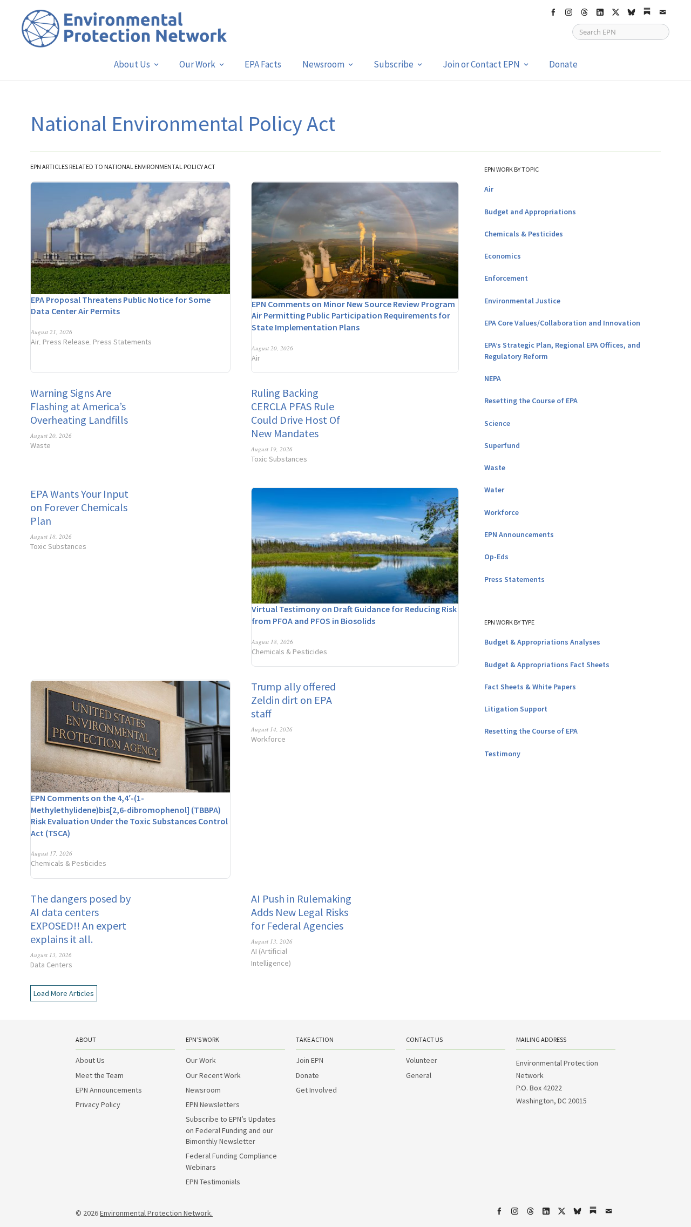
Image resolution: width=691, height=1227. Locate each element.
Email (662, 12)
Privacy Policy (98, 1104)
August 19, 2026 (272, 449)
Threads (584, 12)
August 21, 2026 (51, 332)
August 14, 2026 (272, 729)
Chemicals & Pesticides (289, 651)
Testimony (502, 753)
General (418, 1075)
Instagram (568, 12)
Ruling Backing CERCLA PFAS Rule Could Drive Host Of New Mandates (295, 413)
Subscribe (394, 64)
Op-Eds (496, 556)
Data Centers (51, 965)
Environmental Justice (522, 301)
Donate (563, 64)
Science (497, 423)
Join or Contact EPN (481, 64)
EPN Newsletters (213, 1104)
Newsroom (323, 64)
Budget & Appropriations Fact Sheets (546, 664)
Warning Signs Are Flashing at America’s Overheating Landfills (79, 406)
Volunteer (421, 1060)
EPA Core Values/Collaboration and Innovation (562, 323)
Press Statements (122, 342)
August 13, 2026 (51, 955)
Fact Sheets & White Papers (530, 687)
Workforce (268, 739)
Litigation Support (515, 709)
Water (494, 489)
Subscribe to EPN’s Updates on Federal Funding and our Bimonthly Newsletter (231, 1130)
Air (35, 342)
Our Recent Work (213, 1075)
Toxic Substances (279, 459)
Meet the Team (100, 1075)
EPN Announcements (519, 534)
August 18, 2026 (51, 536)
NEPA (492, 378)
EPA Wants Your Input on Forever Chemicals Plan (79, 507)
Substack (647, 12)
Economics (502, 256)
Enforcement (506, 278)
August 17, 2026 (51, 853)
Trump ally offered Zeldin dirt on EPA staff (293, 700)
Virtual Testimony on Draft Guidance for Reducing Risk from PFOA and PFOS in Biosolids (354, 615)
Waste (40, 445)
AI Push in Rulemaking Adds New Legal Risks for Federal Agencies (301, 912)
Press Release (66, 342)
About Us (132, 64)
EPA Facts (263, 64)
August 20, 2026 (272, 348)
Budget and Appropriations (530, 211)
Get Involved (316, 1090)
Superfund (502, 445)
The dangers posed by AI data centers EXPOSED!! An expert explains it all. (80, 919)
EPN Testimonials (213, 1182)
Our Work (197, 64)
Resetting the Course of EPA (531, 400)
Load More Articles (63, 993)
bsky (631, 12)
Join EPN (309, 1060)
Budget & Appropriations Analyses (542, 642)
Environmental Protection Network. (156, 1213)
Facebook (553, 12)
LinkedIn (600, 12)
